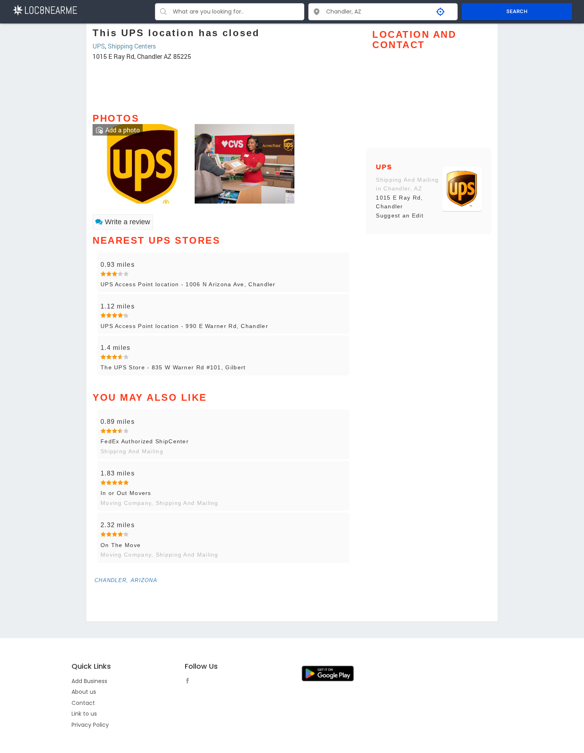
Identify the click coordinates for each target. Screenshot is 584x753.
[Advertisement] (223, 83)
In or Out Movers (126, 493)
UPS (99, 46)
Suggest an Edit (399, 215)
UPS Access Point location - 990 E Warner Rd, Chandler (184, 326)
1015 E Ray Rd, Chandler (399, 202)
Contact (83, 703)
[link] (142, 163)
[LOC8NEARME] (44, 9)
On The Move (121, 545)
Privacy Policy (90, 725)
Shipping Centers (132, 46)
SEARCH (517, 11)
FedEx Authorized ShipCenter (145, 441)
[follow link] (189, 682)
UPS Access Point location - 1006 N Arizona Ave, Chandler (188, 284)
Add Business (89, 681)
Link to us (84, 714)
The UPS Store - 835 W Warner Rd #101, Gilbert (173, 367)
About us (84, 692)
